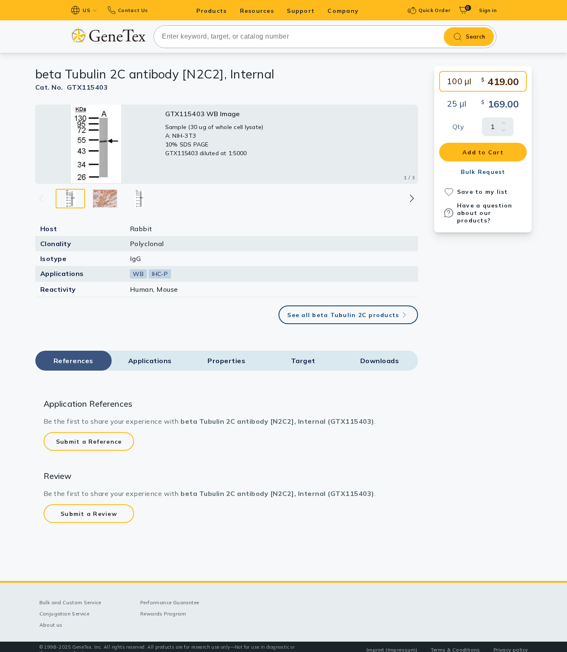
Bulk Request (483, 172)
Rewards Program (163, 613)
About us (51, 625)
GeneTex (108, 35)
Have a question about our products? (485, 213)
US (86, 10)
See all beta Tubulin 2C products (343, 315)
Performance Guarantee (169, 602)
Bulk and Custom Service (70, 602)
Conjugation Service (64, 613)
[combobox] (325, 36)
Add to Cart (482, 152)
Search (475, 36)
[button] (411, 198)
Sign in (487, 10)
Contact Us (133, 10)
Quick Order (434, 10)
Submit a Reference (89, 441)
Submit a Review (89, 514)
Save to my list (482, 191)
